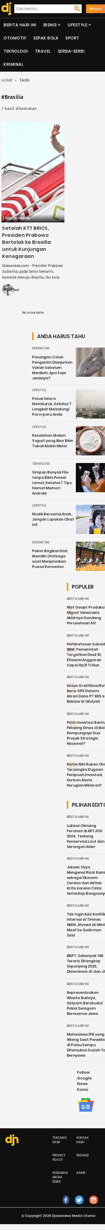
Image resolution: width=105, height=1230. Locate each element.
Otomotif (15, 38)
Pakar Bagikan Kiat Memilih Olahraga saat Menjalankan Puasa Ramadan (50, 558)
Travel (43, 51)
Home (6, 80)
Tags (24, 80)
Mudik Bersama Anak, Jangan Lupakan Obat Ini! (53, 519)
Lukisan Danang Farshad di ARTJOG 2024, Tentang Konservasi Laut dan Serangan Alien (86, 836)
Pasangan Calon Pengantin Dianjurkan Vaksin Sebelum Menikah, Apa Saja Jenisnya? (52, 368)
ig (93, 1206)
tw (79, 1206)
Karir (80, 1173)
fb (66, 1206)
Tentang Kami (59, 1140)
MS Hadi (13, 290)
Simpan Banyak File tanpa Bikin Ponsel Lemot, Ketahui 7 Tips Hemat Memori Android (51, 483)
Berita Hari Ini (20, 25)
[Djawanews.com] (5, 9)
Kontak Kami (82, 1140)
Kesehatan (40, 348)
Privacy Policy (59, 1157)
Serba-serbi (71, 51)
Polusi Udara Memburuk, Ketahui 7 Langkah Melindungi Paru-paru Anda (51, 406)
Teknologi (16, 51)
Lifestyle (78, 25)
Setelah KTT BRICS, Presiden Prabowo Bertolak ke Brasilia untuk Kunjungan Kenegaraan (26, 242)
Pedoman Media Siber (60, 1177)
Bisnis (50, 25)
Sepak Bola (45, 38)
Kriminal (13, 64)
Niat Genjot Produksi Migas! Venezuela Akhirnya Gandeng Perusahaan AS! (86, 615)
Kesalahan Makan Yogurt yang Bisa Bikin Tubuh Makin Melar (52, 440)
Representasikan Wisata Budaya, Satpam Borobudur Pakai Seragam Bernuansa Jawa (85, 1003)
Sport (72, 38)
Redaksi (82, 1155)
